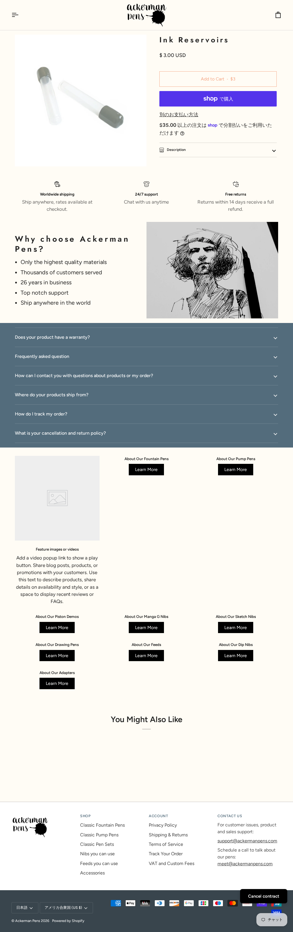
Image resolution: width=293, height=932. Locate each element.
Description (176, 149)
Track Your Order (166, 853)
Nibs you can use (97, 853)
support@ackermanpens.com (247, 841)
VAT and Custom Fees (171, 863)
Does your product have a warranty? (52, 337)
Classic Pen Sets (97, 844)
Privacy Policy (163, 825)
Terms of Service (166, 844)
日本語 (21, 907)
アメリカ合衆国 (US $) (63, 907)
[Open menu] (20, 15)
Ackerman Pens (27, 921)
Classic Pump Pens (99, 835)
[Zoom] (26, 156)
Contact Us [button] (229, 816)
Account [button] (158, 816)
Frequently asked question (42, 356)
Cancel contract (263, 896)
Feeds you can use (99, 863)
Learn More (146, 469)
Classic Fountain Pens (102, 825)
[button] (43, 814)
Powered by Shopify (68, 921)
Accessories (92, 873)
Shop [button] (85, 816)
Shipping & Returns (168, 835)
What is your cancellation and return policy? (60, 433)
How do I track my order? (41, 414)
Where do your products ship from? (51, 394)
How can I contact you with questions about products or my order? (84, 375)
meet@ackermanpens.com (245, 863)
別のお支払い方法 (178, 114)
